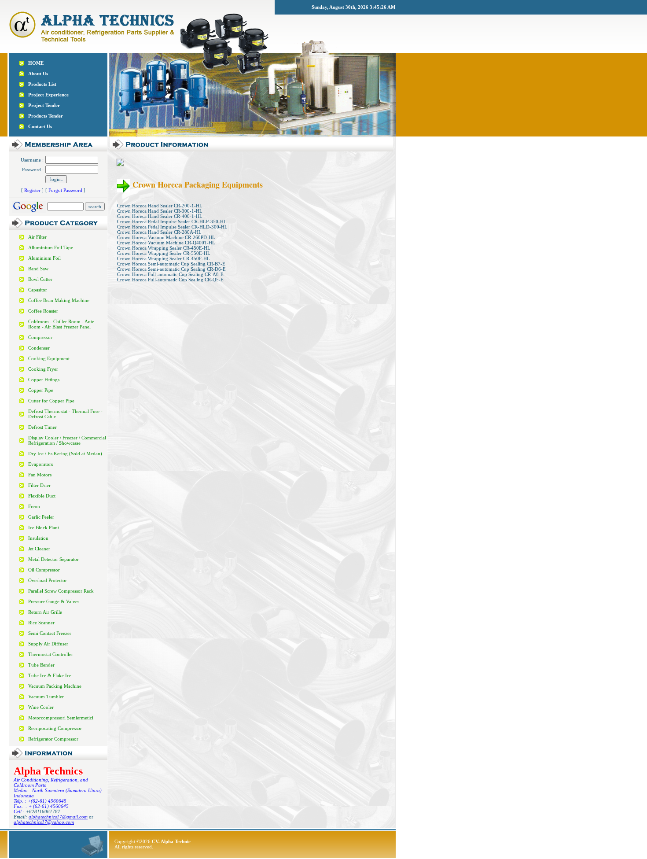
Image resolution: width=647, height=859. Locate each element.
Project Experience (48, 94)
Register (32, 190)
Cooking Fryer (43, 369)
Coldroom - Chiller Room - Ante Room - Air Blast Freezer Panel (61, 324)
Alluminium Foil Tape (50, 247)
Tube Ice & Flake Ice (49, 675)
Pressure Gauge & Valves (53, 601)
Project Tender (44, 105)
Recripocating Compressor (55, 728)
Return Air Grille (45, 612)
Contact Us (40, 126)
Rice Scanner (41, 622)
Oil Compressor (44, 569)
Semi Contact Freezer (49, 633)
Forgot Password (65, 190)
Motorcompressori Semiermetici (60, 717)
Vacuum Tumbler (46, 696)
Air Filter (37, 237)
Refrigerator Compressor (53, 738)
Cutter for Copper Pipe (51, 400)
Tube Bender (41, 664)
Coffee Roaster (43, 310)
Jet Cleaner (39, 548)
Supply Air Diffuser (48, 643)
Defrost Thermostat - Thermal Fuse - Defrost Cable (65, 414)
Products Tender (45, 115)
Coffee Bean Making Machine (58, 300)
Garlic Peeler (41, 517)
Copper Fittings (43, 379)
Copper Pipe (40, 390)
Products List (42, 84)
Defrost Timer (42, 427)
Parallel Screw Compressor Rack (61, 591)
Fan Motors (39, 474)
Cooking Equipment (49, 358)
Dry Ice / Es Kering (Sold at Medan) (65, 453)
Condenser (39, 347)
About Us (38, 73)
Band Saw (38, 268)
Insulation (38, 538)
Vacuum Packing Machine (54, 686)
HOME (36, 63)
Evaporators (40, 464)
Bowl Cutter (40, 279)
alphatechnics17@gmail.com (58, 816)
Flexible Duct (41, 495)
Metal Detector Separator (53, 559)
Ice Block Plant (43, 527)
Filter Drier (39, 485)
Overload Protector (47, 580)
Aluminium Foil (44, 258)
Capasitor (37, 289)
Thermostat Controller (50, 654)
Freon (34, 506)
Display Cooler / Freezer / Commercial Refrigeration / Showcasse (67, 440)
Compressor (40, 337)
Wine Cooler (41, 707)
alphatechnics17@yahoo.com (44, 822)
